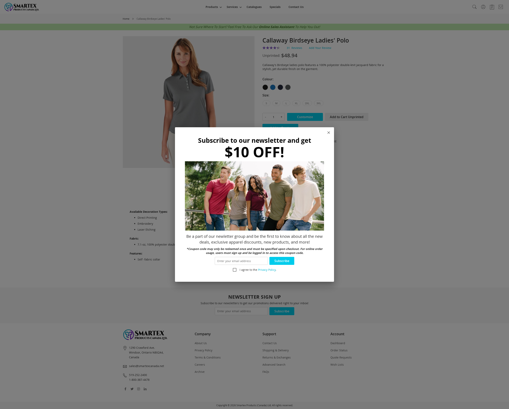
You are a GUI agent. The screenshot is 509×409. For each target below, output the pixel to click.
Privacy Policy (267, 270)
